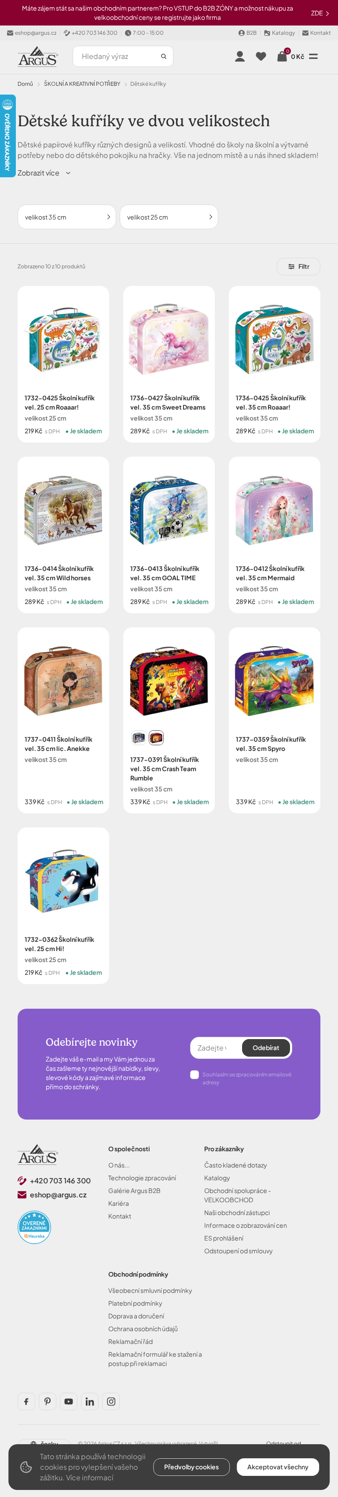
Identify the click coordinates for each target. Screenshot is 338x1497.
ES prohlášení (223, 1238)
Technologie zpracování (142, 1178)
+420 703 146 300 (60, 1180)
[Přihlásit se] (240, 56)
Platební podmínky (135, 1303)
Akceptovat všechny (278, 1467)
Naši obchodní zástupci (237, 1212)
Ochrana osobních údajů (143, 1328)
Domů (25, 84)
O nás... (119, 1165)
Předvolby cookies (191, 1467)
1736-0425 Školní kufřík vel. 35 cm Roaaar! (271, 402)
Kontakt (119, 1216)
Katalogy (217, 1178)
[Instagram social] (111, 1401)
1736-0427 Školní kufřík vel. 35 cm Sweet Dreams (168, 402)
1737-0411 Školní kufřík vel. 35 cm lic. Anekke (58, 743)
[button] (45, 173)
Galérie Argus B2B (134, 1190)
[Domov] (38, 1154)
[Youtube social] (68, 1401)
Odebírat (266, 1047)
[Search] (163, 56)
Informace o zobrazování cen (245, 1225)
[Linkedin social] (90, 1401)
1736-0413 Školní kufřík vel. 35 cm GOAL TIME (164, 573)
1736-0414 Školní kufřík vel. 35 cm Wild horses (59, 573)
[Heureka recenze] (34, 1227)
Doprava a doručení (136, 1316)
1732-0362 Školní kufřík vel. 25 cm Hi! (59, 943)
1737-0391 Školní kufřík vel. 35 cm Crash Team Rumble (164, 768)
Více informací (89, 1477)
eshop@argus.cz (58, 1194)
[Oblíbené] (261, 56)
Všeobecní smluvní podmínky (150, 1290)
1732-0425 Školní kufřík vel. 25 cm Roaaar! (60, 402)
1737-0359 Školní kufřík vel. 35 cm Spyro (271, 743)
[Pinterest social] (47, 1401)
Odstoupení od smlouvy (238, 1251)
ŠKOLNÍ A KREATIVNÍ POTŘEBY (82, 84)
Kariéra (118, 1203)
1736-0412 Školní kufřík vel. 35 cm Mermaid (270, 573)
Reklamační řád (130, 1341)
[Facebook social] (26, 1401)
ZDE (317, 13)
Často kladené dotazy (235, 1165)
